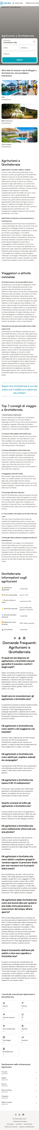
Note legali (10, 1124)
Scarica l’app (19, 3)
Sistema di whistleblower (26, 1127)
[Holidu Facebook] (23, 1114)
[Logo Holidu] (5, 3)
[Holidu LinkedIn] (19, 1114)
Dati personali (28, 1124)
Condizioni (18, 1124)
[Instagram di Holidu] (15, 1114)
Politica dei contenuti (11, 1127)
